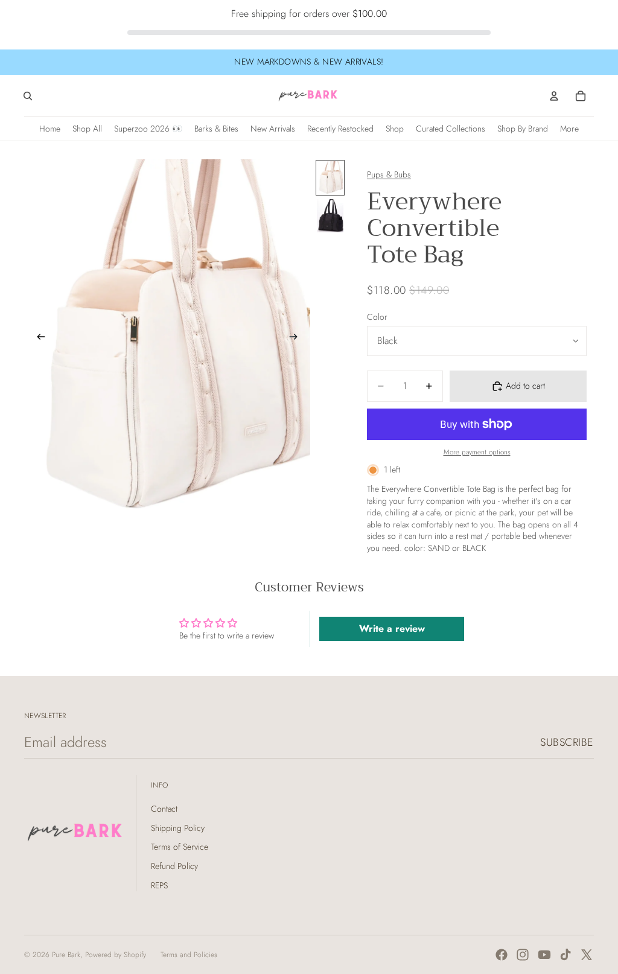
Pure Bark (66, 954)
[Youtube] (544, 954)
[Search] (27, 96)
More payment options (477, 452)
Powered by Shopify (115, 954)
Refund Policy (174, 866)
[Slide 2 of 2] (330, 215)
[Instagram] (522, 954)
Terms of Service (179, 847)
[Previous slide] (37, 338)
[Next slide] (297, 338)
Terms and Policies (189, 954)
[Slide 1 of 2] (330, 177)
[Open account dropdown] (554, 96)
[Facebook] (501, 954)
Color (377, 317)
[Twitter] (586, 954)
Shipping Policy (178, 828)
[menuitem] (569, 128)
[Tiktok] (565, 954)
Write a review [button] (392, 628)
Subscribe (567, 742)
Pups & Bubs (389, 174)
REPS (159, 885)
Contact (164, 809)
